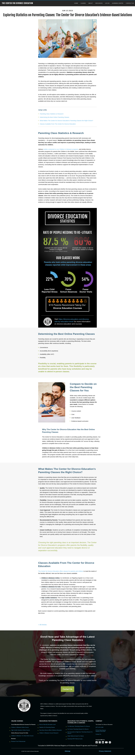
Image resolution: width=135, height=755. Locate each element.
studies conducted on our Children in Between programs (60, 149)
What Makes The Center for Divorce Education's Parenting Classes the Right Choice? (66, 120)
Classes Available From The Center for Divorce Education (58, 124)
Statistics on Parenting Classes (47, 727)
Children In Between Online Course (20, 727)
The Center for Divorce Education (17, 3)
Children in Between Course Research (48, 733)
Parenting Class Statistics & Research (51, 114)
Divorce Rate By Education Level (47, 724)
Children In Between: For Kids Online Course (22, 735)
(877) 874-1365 (99, 727)
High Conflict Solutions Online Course (20, 730)
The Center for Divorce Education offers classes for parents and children (60, 571)
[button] (67, 689)
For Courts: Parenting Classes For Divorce (78, 729)
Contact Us (98, 734)
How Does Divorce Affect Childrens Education (50, 730)
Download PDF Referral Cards (75, 738)
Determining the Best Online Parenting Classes (54, 117)
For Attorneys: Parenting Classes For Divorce (79, 726)
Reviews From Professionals (18, 741)
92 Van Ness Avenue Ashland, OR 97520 (101, 730)
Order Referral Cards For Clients (76, 736)
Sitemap (67, 751)
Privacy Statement (105, 751)
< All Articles (42, 625)
